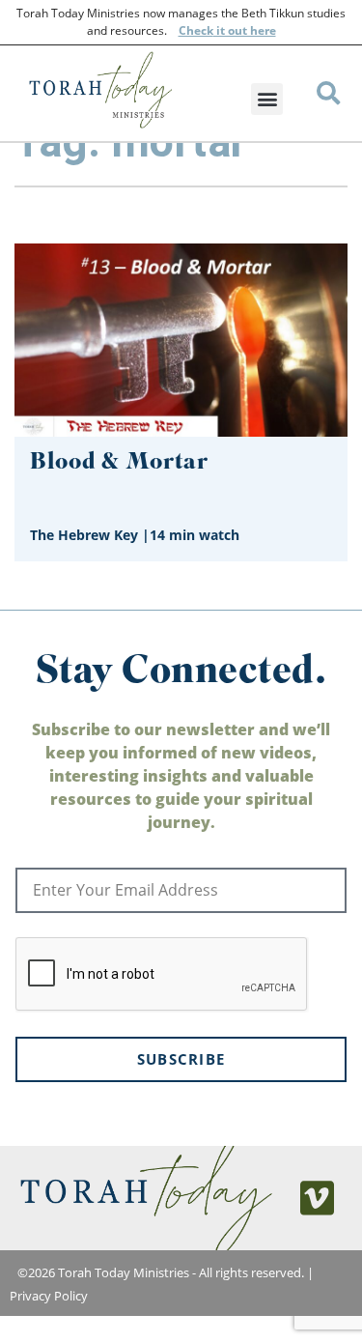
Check (196, 30)
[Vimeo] (317, 1198)
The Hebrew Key (84, 535)
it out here (244, 30)
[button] (267, 99)
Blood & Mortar (119, 463)
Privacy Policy (49, 1295)
